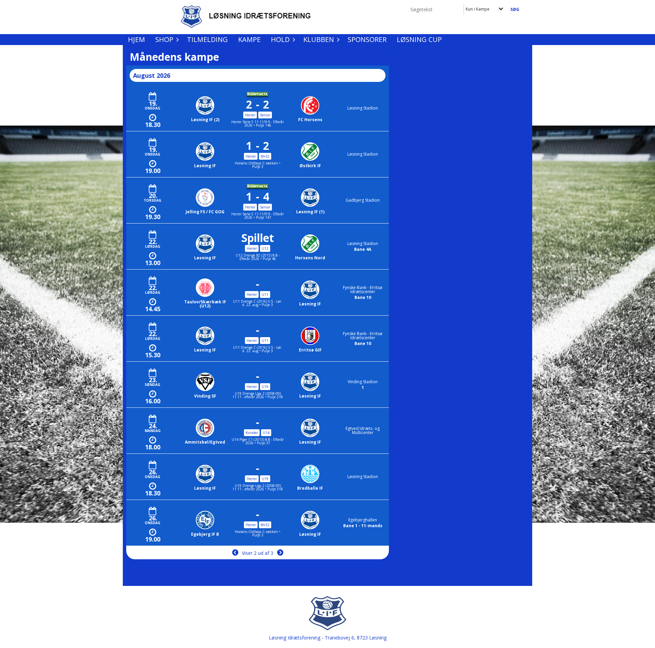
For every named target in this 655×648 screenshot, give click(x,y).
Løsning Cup (419, 39)
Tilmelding (207, 39)
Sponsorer (367, 39)
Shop (164, 39)
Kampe (249, 39)
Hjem (136, 39)
